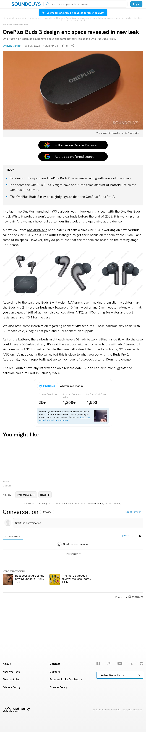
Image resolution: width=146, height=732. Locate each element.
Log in (129, 512)
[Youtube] (120, 663)
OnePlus (7, 485)
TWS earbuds (60, 211)
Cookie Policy (58, 687)
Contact (54, 664)
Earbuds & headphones (15, 24)
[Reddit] (141, 663)
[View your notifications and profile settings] (139, 536)
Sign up (137, 512)
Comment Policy (95, 503)
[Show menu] (5, 4)
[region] (73, 554)
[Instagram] (108, 663)
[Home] (26, 4)
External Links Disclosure (65, 679)
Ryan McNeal (13, 45)
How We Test (11, 671)
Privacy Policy (11, 687)
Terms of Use (11, 679)
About (7, 664)
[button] (73, 94)
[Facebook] (98, 663)
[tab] (13, 536)
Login (136, 4)
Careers (54, 671)
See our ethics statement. (73, 20)
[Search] (47, 4)
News (6, 481)
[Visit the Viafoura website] (135, 596)
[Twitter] (131, 663)
